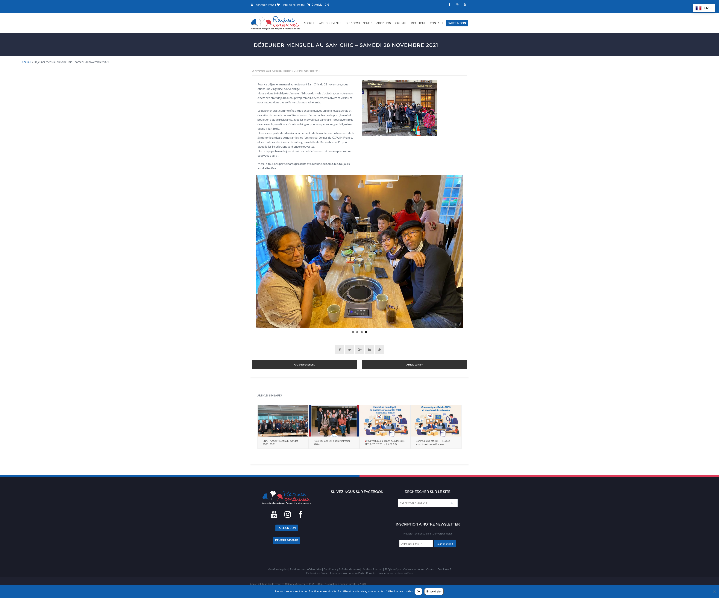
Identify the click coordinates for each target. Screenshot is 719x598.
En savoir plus (434, 591)
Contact (436, 23)
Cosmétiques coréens (390, 573)
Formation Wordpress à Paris (347, 573)
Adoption (383, 23)
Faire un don (457, 23)
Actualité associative (282, 70)
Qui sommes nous (413, 569)
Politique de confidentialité (305, 569)
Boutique (418, 23)
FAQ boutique (393, 569)
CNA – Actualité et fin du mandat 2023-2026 (280, 442)
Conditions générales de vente (342, 569)
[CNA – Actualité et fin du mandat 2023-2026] (283, 421)
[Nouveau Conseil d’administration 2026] (334, 421)
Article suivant (414, 364)
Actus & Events (330, 23)
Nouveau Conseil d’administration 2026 (332, 442)
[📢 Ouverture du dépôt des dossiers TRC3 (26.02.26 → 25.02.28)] (385, 421)
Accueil (309, 23)
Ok (418, 591)
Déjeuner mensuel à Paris (307, 70)
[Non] (714, 591)
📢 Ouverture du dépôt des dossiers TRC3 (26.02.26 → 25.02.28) (384, 442)
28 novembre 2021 (261, 70)
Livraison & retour (372, 569)
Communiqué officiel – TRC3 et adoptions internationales (433, 442)
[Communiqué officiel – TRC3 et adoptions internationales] (436, 421)
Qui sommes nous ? (358, 23)
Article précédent (304, 364)
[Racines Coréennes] (275, 23)
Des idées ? (444, 569)
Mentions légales (278, 569)
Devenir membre (286, 540)
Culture (401, 23)
